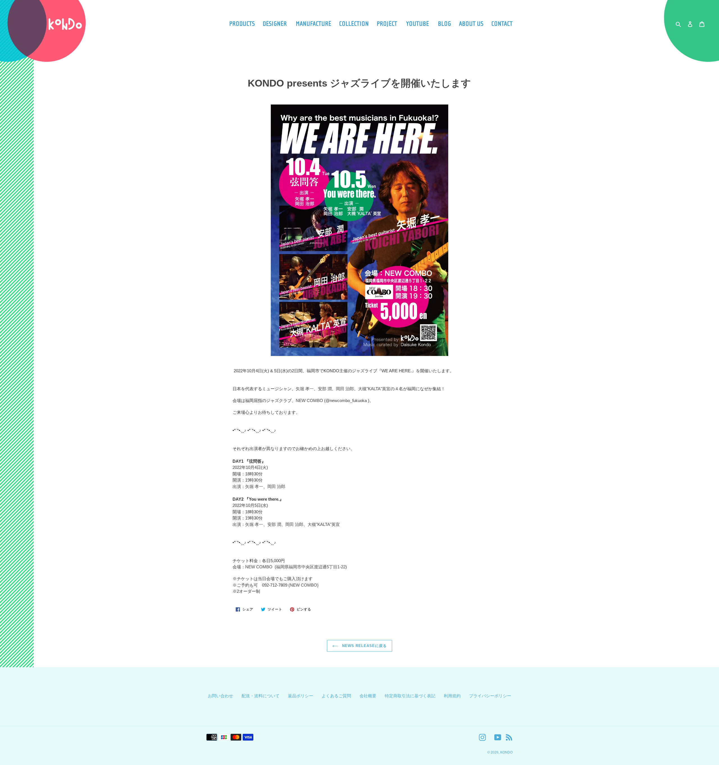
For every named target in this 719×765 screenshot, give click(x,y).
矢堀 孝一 (305, 388)
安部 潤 (325, 388)
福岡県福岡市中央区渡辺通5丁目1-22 (310, 566)
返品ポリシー (300, 695)
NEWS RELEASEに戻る (364, 646)
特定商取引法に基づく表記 (410, 695)
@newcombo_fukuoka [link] (346, 400)
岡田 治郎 (345, 388)
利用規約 (452, 695)
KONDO (506, 752)
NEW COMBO (309, 400)
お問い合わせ (220, 695)
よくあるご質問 (336, 695)
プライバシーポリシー (490, 695)
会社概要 (368, 695)
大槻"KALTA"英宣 (374, 388)
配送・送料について (260, 695)
